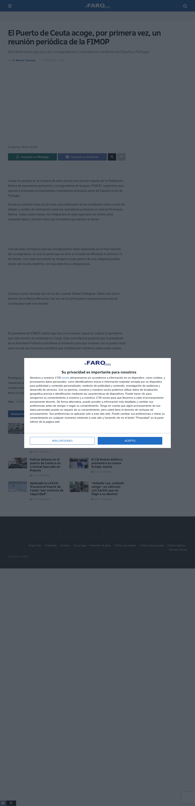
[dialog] (97, 403)
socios (65, 377)
